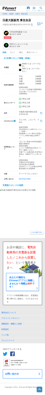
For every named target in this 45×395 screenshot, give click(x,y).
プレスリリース (7, 340)
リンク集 (5, 335)
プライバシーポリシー (10, 318)
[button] (28, 8)
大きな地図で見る (36, 232)
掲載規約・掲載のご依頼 (11, 324)
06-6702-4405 (24, 179)
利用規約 (5, 329)
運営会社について (8, 313)
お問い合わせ (12, 373)
